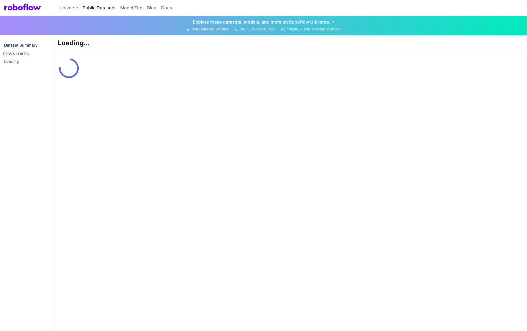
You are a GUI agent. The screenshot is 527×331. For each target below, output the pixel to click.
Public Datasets (99, 7)
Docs (166, 7)
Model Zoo (131, 7)
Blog (151, 7)
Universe (68, 7)
